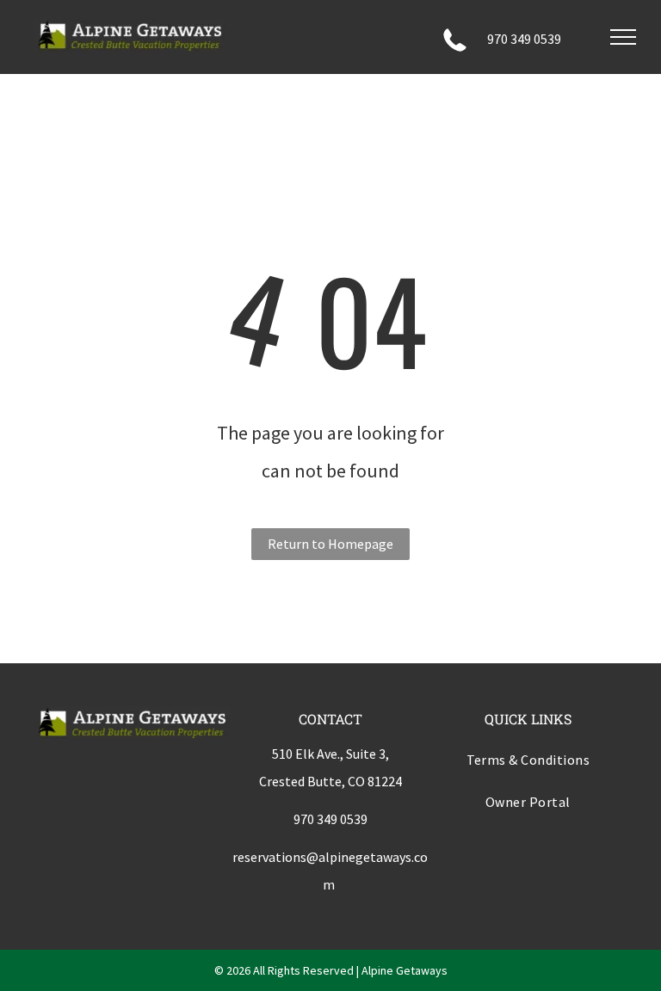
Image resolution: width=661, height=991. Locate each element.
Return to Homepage (330, 543)
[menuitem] (528, 763)
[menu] (623, 37)
